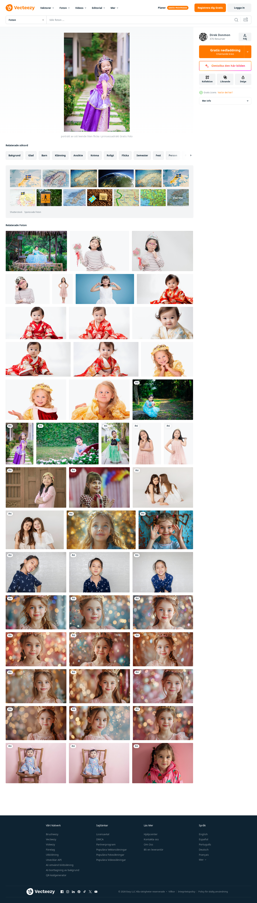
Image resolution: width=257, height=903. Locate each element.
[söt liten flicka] (36, 399)
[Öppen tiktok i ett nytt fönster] (84, 891)
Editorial (97, 8)
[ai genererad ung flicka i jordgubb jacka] (162, 763)
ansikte (78, 155)
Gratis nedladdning (225, 51)
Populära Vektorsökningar (111, 849)
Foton (63, 8)
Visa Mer (178, 197)
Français (204, 854)
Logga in (239, 7)
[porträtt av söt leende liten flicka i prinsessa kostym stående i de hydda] (36, 251)
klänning (60, 155)
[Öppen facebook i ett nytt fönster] (62, 891)
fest (158, 155)
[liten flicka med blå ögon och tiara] (101, 529)
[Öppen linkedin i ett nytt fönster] (73, 891)
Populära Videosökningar (111, 859)
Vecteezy (51, 839)
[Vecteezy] (20, 7)
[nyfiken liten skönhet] (99, 399)
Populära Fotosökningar (110, 854)
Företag (50, 849)
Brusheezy (52, 834)
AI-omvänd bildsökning (59, 865)
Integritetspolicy (186, 891)
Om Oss (148, 844)
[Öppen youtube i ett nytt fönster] (95, 891)
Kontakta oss (151, 839)
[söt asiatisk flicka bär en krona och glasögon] (28, 289)
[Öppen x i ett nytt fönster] (90, 891)
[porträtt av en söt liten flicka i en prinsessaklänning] (115, 443)
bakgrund (14, 155)
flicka (125, 155)
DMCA (100, 839)
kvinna (95, 155)
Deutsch (204, 849)
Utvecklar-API (54, 859)
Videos (79, 8)
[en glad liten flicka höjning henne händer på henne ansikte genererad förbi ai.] (165, 529)
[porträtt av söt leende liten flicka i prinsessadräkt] (162, 399)
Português (205, 844)
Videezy (50, 844)
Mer (113, 8)
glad (31, 155)
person (173, 155)
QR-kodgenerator (56, 875)
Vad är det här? (225, 92)
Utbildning (52, 854)
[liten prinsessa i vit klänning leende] (105, 289)
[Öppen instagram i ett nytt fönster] (67, 891)
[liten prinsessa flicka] (167, 359)
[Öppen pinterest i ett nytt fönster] (79, 891)
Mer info (206, 100)
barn (44, 155)
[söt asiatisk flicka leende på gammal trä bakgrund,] (36, 487)
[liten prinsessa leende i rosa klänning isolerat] (62, 289)
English (203, 834)
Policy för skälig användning (213, 891)
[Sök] (236, 20)
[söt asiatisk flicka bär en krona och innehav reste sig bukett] (99, 251)
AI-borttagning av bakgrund (62, 870)
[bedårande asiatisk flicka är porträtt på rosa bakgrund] (36, 763)
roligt (110, 155)
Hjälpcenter (151, 834)
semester (142, 155)
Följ (245, 38)
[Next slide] (187, 155)
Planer (162, 7)
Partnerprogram (106, 844)
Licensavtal (102, 834)
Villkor (172, 891)
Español (203, 839)
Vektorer (45, 8)
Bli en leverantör (153, 849)
